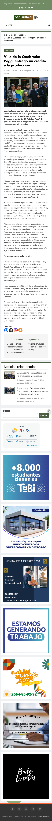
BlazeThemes (45, 816)
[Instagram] (16, 330)
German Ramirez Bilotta (28, 380)
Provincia (9, 50)
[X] (11, 330)
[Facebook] (6, 330)
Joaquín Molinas (11, 70)
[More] (20, 330)
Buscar (6, 411)
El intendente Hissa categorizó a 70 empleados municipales (31, 374)
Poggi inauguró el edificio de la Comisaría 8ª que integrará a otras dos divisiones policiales (21, 4)
